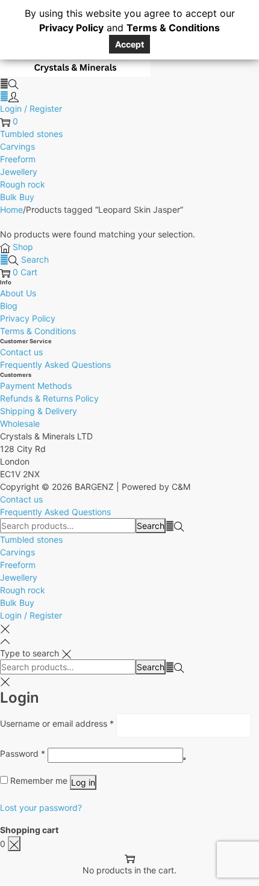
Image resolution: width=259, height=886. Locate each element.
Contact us (21, 352)
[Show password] (184, 758)
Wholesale (20, 423)
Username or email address (57, 723)
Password (22, 753)
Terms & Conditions (38, 331)
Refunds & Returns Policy (49, 398)
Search (150, 526)
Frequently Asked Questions (55, 364)
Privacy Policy (27, 318)
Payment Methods (36, 385)
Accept (129, 44)
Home (11, 209)
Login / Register (31, 108)
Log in (83, 782)
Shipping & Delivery (38, 411)
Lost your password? (41, 807)
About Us (18, 293)
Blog (8, 306)
